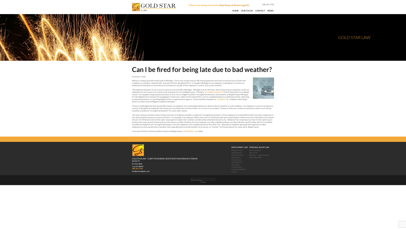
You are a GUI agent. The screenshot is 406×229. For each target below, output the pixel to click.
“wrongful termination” (213, 92)
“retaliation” (221, 99)
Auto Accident (255, 150)
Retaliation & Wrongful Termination (236, 164)
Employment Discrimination (237, 153)
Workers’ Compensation (259, 155)
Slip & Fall (253, 152)
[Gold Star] (154, 11)
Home (235, 10)
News (270, 10)
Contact (260, 10)
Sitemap (203, 182)
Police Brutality (255, 157)
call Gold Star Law (190, 131)
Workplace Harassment (236, 158)
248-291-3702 (137, 169)
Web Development (197, 180)
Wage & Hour (237, 150)
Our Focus (247, 10)
